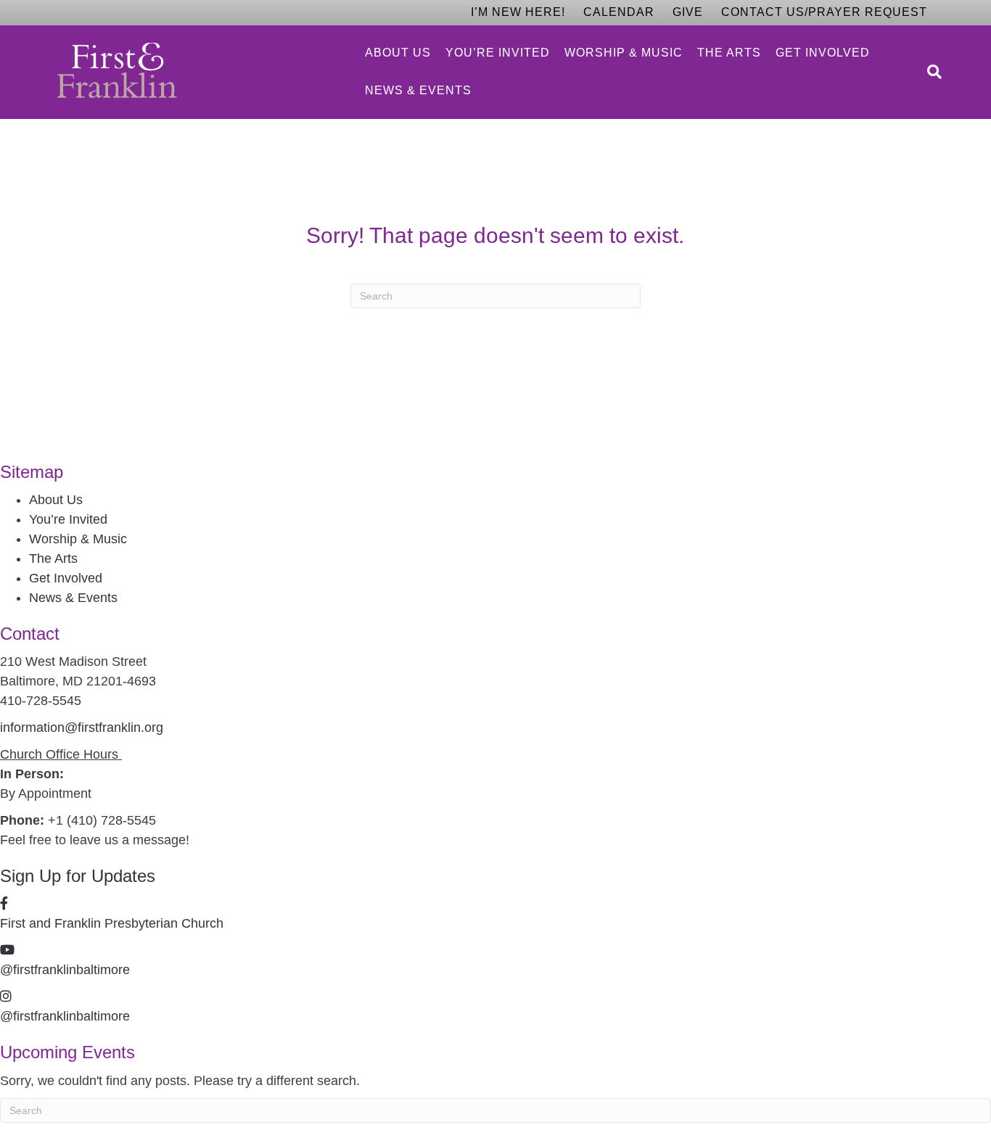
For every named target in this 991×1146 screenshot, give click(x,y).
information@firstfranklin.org (81, 727)
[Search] (931, 71)
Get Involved (823, 52)
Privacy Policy (254, 1130)
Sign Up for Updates (77, 876)
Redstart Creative (374, 1130)
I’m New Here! (518, 12)
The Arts (729, 52)
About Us (398, 52)
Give (688, 12)
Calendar (618, 12)
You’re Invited (497, 52)
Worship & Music (623, 52)
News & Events (418, 90)
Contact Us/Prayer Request (824, 12)
